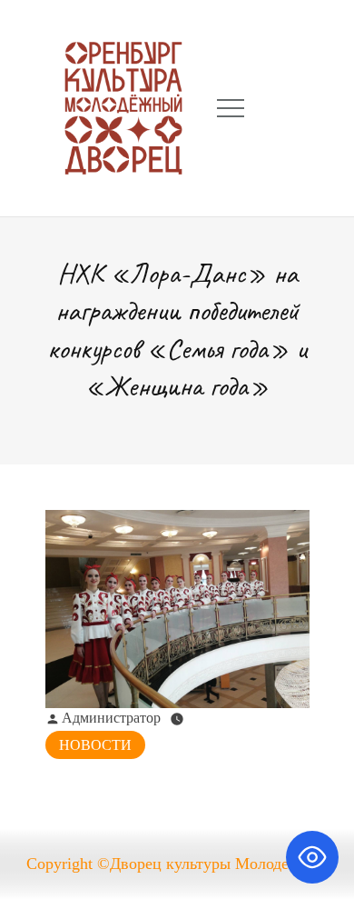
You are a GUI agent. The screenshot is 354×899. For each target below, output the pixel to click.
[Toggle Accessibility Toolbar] (312, 857)
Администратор (111, 717)
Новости (95, 745)
